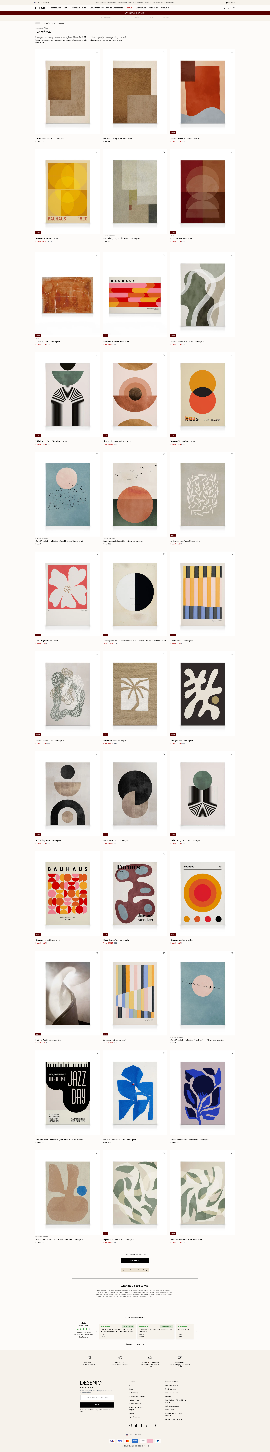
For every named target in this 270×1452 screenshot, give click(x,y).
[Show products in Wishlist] (229, 8)
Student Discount (135, 1404)
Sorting (166, 18)
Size (151, 18)
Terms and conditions (172, 1393)
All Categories (105, 18)
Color (123, 18)
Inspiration (153, 8)
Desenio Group (140, 1446)
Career (131, 1389)
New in (66, 8)
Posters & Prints (79, 8)
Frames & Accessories (115, 8)
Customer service (171, 1385)
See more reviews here (135, 1344)
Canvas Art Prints (96, 8)
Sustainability (133, 1393)
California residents (172, 1406)
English (46, 2)
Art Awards (132, 1413)
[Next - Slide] (196, 1331)
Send (97, 1405)
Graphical (60, 23)
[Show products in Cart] (234, 8)
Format (137, 18)
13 (143, 1270)
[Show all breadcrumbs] (37, 23)
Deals (129, 8)
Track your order (171, 1389)
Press (131, 1385)
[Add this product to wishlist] (97, 52)
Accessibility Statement (137, 1396)
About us (132, 1382)
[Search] (224, 8)
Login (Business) (134, 1417)
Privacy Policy (94, 1410)
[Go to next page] (147, 1270)
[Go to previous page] (123, 1270)
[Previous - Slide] (96, 1331)
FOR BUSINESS (166, 8)
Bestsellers (56, 8)
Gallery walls (140, 8)
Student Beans (134, 1400)
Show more (135, 1260)
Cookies (168, 1396)
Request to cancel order (173, 1419)
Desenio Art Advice (172, 1382)
